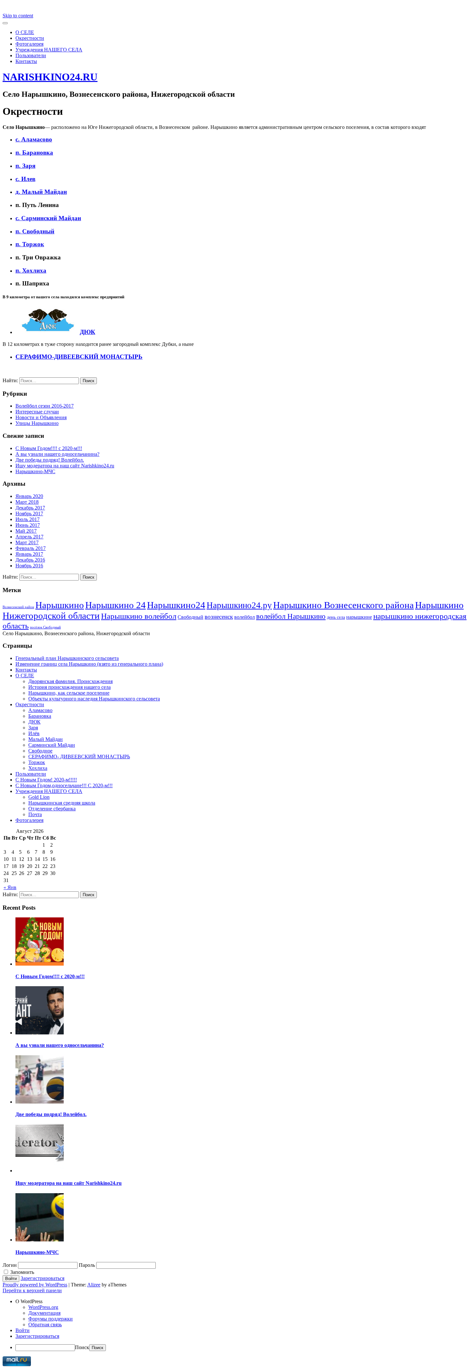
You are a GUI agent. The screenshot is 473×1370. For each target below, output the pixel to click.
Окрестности (29, 38)
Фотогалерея (29, 44)
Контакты (26, 61)
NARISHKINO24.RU (50, 77)
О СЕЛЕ (24, 32)
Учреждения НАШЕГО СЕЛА (48, 49)
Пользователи (30, 55)
